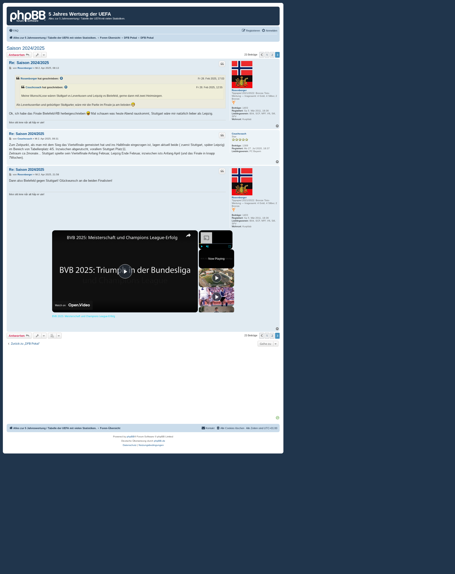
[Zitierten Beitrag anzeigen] (61, 78)
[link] (59, 238)
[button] (261, 55)
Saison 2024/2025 (26, 48)
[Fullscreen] (229, 246)
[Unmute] (207, 246)
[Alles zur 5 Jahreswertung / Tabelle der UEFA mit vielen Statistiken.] (28, 15)
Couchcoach (33, 87)
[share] (188, 235)
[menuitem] (13, 30)
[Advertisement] (143, 382)
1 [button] (267, 55)
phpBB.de (159, 441)
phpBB (130, 436)
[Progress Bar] (215, 243)
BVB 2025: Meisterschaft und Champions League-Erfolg (122, 237)
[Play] (202, 246)
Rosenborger (239, 90)
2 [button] (272, 55)
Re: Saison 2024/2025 (29, 62)
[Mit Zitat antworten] (222, 64)
